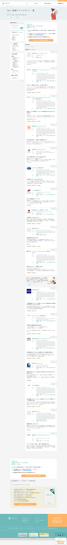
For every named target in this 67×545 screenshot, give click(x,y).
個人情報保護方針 (15, 528)
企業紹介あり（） (15, 78)
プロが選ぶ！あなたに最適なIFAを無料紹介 (41, 40)
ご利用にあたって (22, 528)
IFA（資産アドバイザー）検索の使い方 (14, 17)
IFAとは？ (36, 3)
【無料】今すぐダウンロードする (25, 504)
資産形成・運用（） (15, 45)
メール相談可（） (15, 60)
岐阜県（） (14, 36)
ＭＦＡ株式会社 (35, 385)
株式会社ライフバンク (37, 363)
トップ (27, 3)
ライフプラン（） (15, 46)
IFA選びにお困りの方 (47, 3)
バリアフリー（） (15, 73)
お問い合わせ (44, 528)
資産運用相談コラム (61, 3)
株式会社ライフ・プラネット (39, 53)
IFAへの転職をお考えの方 (62, 0)
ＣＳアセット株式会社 (37, 167)
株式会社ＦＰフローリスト (38, 126)
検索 (22, 28)
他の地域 (20, 32)
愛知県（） (14, 38)
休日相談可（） (15, 64)
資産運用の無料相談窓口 (39, 34)
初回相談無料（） (15, 57)
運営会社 (10, 528)
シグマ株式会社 (36, 190)
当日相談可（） (15, 63)
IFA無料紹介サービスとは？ (32, 284)
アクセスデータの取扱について (30, 528)
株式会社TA (35, 228)
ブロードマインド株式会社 (38, 315)
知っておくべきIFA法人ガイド (40, 520)
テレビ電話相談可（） (16, 61)
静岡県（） (14, 37)
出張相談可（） (15, 62)
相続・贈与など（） (15, 50)
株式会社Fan (35, 289)
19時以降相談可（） (15, 67)
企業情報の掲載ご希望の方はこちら (53, 528)
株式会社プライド (36, 411)
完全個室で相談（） (15, 70)
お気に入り (54, 68)
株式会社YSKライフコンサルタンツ (40, 338)
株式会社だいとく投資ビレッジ (39, 210)
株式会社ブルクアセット (38, 149)
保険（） (14, 47)
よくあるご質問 (24, 522)
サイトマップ (39, 528)
